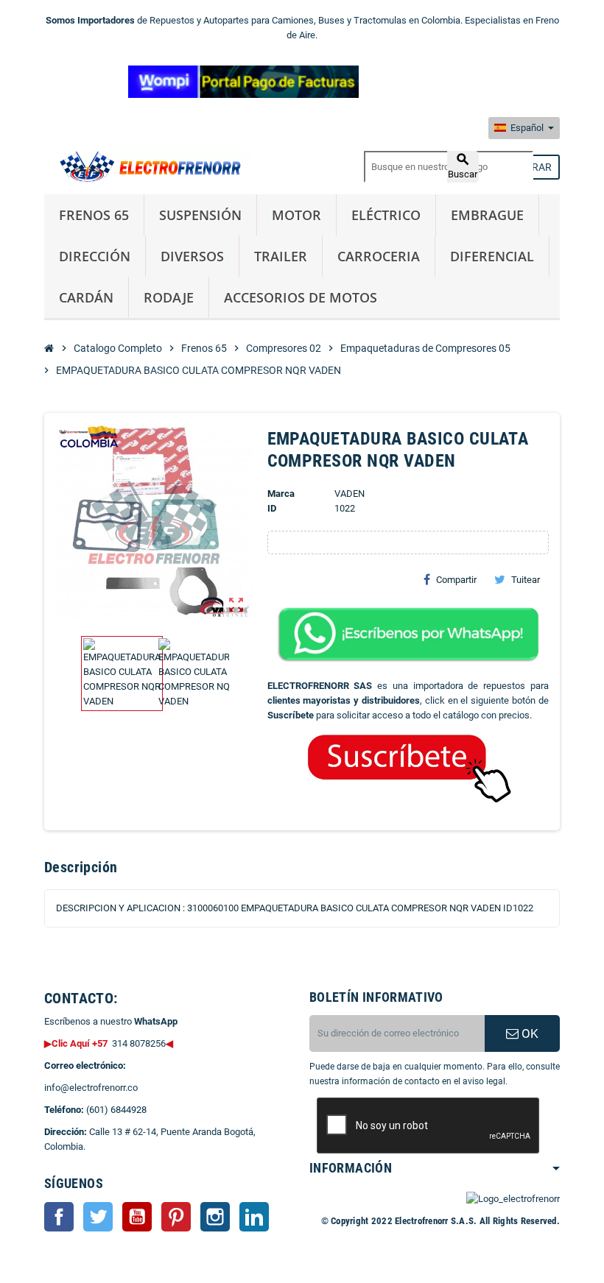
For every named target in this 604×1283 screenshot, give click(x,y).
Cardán (86, 297)
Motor (296, 215)
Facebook (59, 1216)
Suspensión (200, 215)
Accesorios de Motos (300, 297)
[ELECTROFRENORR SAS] (147, 166)
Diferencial (492, 256)
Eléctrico (386, 215)
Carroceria (378, 256)
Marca (281, 493)
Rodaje (169, 297)
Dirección (94, 256)
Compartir (456, 579)
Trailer (280, 256)
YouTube (137, 1216)
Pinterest (176, 1216)
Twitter (98, 1216)
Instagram (215, 1216)
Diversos (192, 256)
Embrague (487, 215)
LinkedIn (254, 1216)
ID (271, 508)
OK (528, 1033)
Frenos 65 (94, 215)
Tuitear (525, 579)
